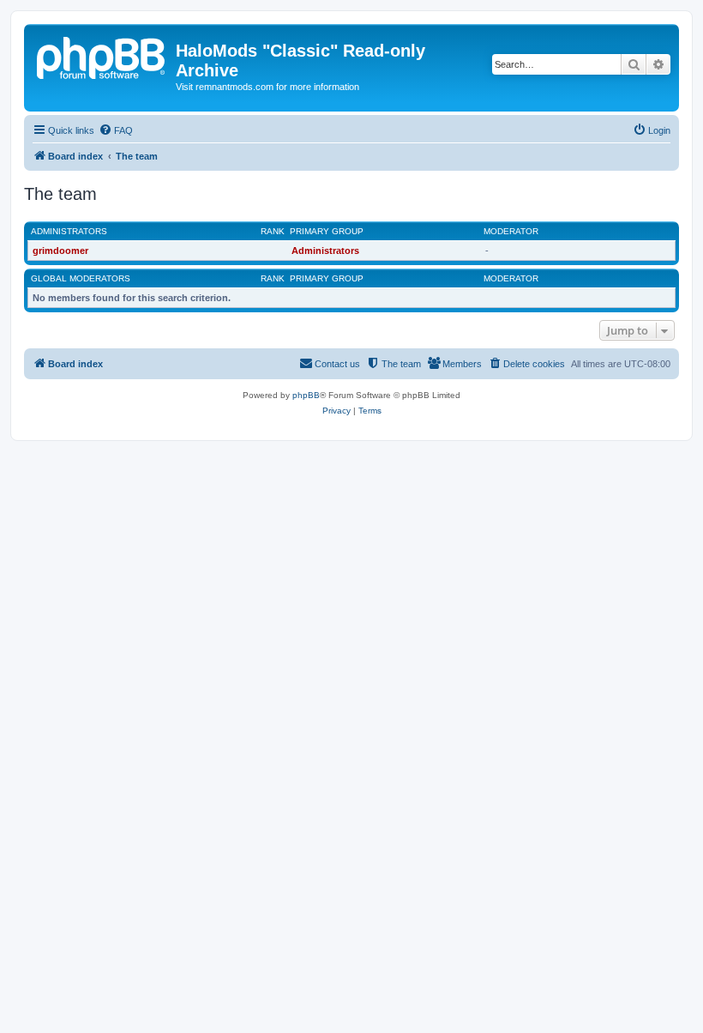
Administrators (69, 231)
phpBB (306, 395)
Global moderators (80, 278)
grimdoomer (60, 250)
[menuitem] (116, 130)
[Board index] (102, 55)
